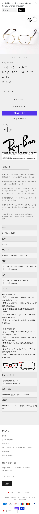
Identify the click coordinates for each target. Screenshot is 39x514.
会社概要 (5, 443)
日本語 (27, 492)
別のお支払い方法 (19, 118)
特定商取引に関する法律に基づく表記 (17, 447)
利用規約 (5, 451)
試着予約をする (19, 107)
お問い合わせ (7, 439)
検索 (4, 436)
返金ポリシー (7, 455)
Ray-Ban (7, 62)
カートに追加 (19, 100)
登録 (7, 484)
